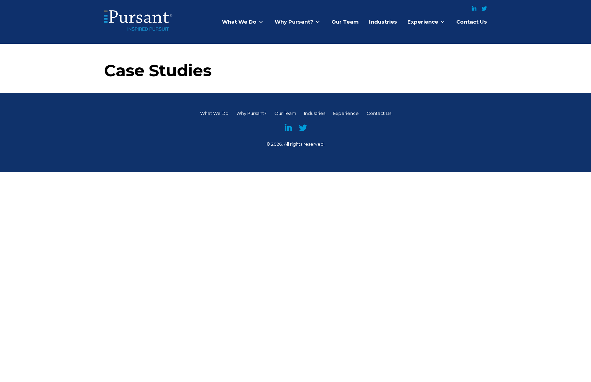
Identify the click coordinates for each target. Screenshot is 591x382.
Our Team (345, 21)
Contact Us (471, 21)
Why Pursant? (294, 21)
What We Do (239, 21)
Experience (422, 21)
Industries (383, 21)
